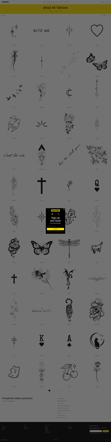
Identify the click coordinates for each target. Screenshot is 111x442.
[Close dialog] (64, 209)
